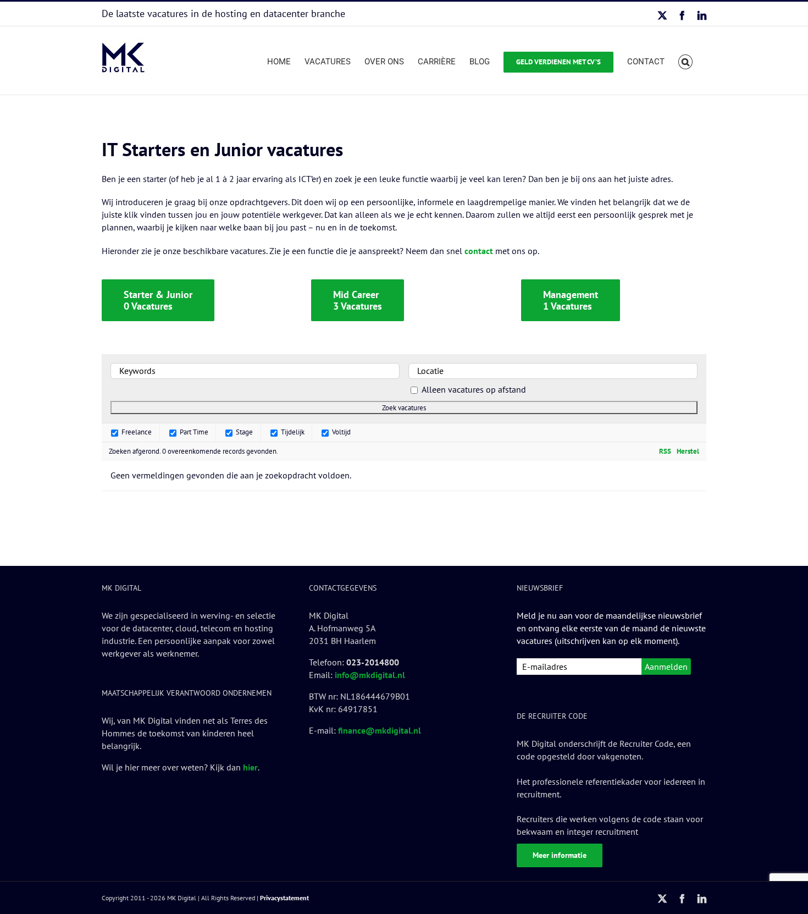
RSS (665, 451)
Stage (243, 432)
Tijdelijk (292, 432)
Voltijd (340, 432)
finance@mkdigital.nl (379, 730)
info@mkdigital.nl (370, 674)
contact (478, 250)
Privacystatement (284, 898)
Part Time (193, 432)
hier (250, 767)
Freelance (136, 432)
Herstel (688, 451)
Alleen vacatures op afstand (474, 389)
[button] (685, 60)
